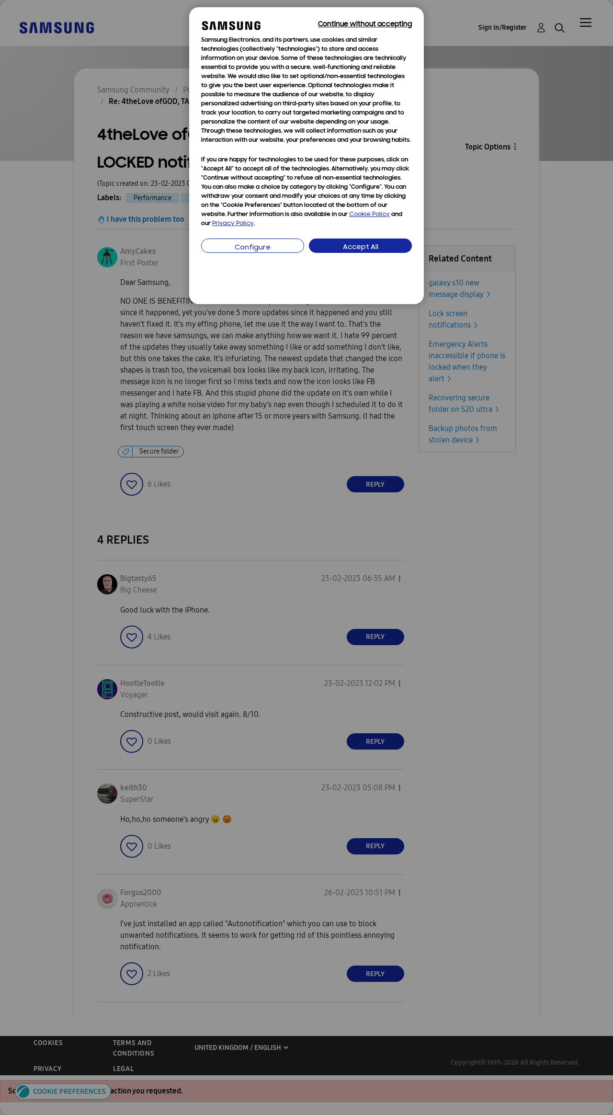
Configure (253, 247)
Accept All (360, 247)
